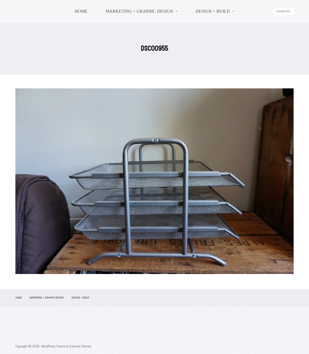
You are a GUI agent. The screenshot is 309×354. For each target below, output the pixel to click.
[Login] (264, 11)
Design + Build (213, 11)
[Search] (254, 11)
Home (81, 11)
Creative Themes (80, 346)
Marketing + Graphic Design (139, 11)
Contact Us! (283, 11)
